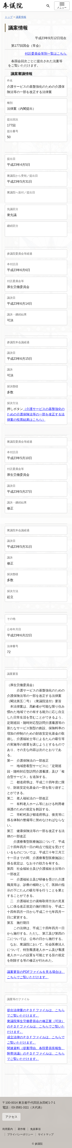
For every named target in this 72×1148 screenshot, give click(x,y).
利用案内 (7, 1129)
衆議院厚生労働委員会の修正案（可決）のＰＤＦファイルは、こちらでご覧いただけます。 (36, 1026)
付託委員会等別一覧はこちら (46, 53)
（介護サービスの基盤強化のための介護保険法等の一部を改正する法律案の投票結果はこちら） (36, 414)
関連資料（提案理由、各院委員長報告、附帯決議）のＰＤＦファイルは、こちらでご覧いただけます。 (36, 1053)
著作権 (21, 1129)
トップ (9, 17)
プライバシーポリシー (20, 1134)
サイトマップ (46, 1134)
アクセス (11, 1116)
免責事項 (35, 1129)
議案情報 (21, 17)
